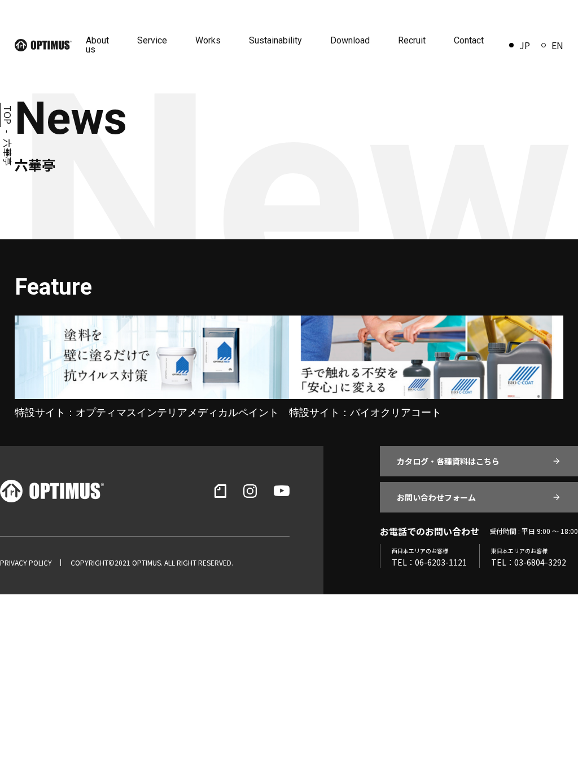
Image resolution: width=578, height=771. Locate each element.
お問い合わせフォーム (436, 497)
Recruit (412, 40)
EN (557, 45)
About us (97, 45)
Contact (469, 40)
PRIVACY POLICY (26, 562)
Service (152, 40)
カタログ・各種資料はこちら (448, 461)
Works (208, 40)
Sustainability (275, 40)
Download (350, 40)
